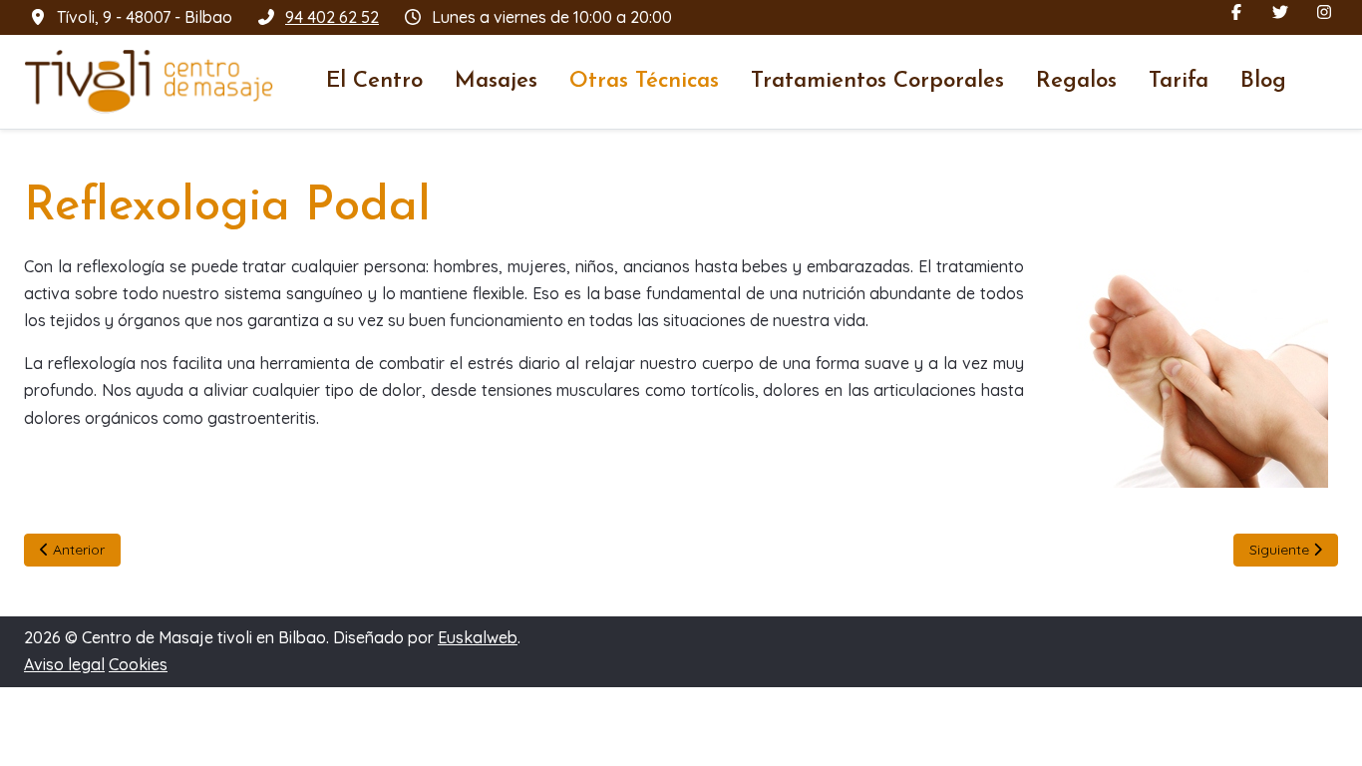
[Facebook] (1236, 12)
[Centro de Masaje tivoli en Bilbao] (148, 82)
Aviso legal (64, 664)
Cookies (138, 664)
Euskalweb (477, 637)
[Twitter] (1280, 12)
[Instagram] (1324, 12)
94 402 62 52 (332, 17)
